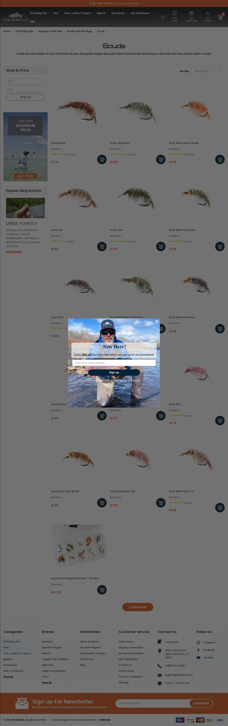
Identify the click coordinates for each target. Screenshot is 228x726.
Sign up (114, 372)
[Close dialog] (157, 321)
